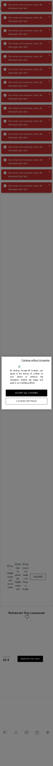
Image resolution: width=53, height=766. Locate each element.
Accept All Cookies (26, 392)
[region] (26, 383)
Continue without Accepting (35, 360)
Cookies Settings (26, 401)
